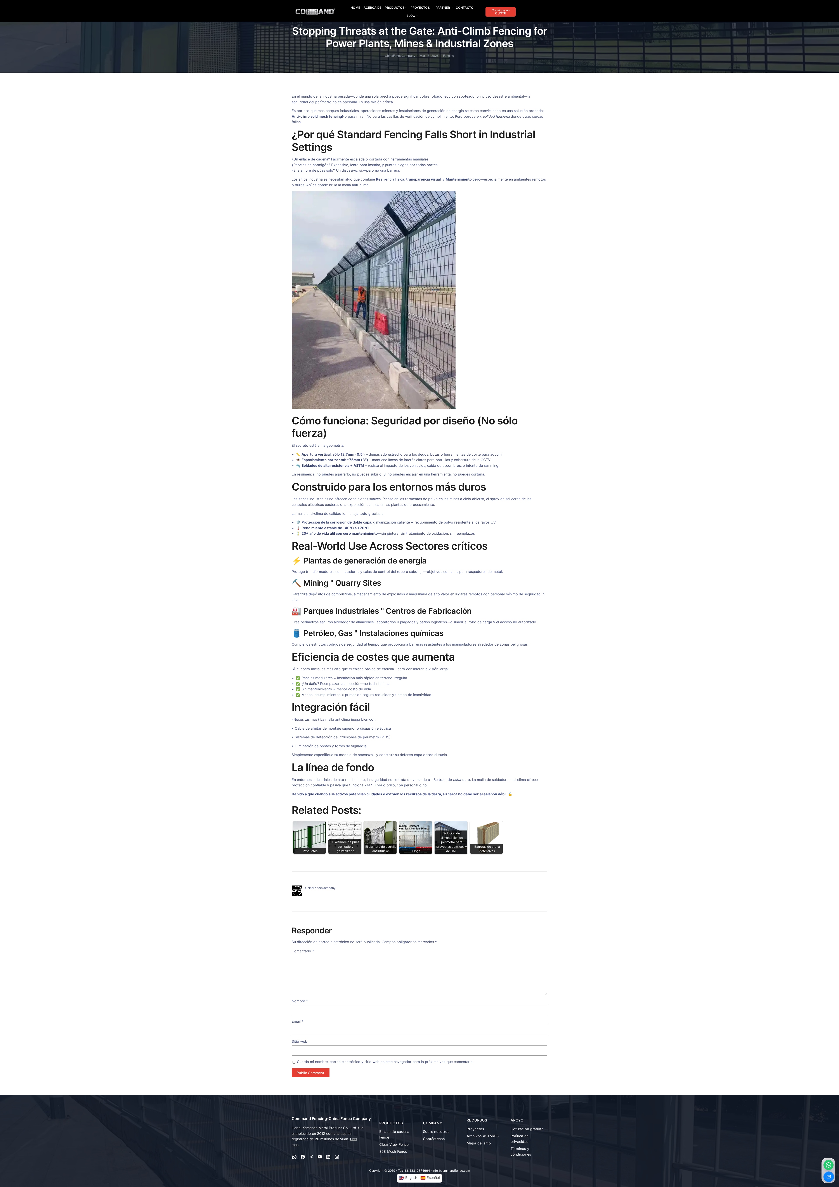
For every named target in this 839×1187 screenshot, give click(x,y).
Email (297, 1021)
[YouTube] (319, 1156)
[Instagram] (337, 1156)
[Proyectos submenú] (431, 8)
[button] (828, 1165)
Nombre (300, 1001)
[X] (311, 1156)
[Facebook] (302, 1156)
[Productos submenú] (406, 8)
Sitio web (299, 1041)
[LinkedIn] (328, 1156)
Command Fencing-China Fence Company (331, 1118)
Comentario (303, 951)
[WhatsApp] (294, 1156)
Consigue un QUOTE (501, 11)
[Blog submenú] (417, 16)
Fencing (448, 55)
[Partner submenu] (451, 8)
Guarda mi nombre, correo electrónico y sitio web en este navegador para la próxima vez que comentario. (385, 1062)
